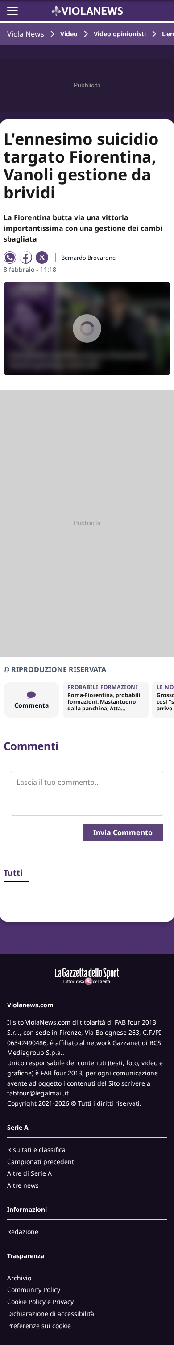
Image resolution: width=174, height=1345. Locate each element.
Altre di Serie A (29, 1173)
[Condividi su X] (42, 257)
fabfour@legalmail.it (38, 1093)
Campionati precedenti (41, 1161)
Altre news (23, 1185)
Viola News (25, 34)
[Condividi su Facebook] (26, 257)
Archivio (19, 1278)
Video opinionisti (120, 33)
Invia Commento (123, 832)
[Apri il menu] (12, 10)
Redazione (22, 1231)
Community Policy (33, 1289)
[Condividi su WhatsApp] (10, 257)
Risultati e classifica (36, 1149)
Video (69, 33)
